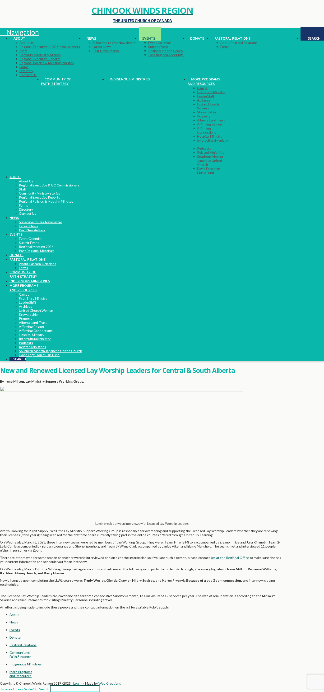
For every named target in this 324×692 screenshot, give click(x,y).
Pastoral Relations (23, 645)
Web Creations (109, 683)
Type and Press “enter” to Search (24, 689)
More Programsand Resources (20, 674)
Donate (15, 637)
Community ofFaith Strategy (20, 654)
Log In (78, 683)
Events (14, 630)
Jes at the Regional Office (230, 558)
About (14, 615)
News (13, 622)
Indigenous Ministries (25, 664)
